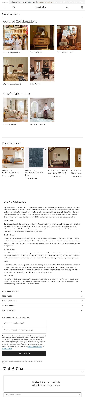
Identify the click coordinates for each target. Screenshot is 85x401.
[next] (79, 157)
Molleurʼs (60, 253)
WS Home (82, 2)
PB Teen (68, 2)
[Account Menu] (67, 7)
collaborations (33, 210)
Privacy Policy (7, 348)
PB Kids (63, 2)
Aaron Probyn (38, 224)
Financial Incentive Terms (32, 361)
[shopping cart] (82, 7)
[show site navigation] (5, 7)
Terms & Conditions (35, 346)
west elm (5, 2)
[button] (14, 7)
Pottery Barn (58, 2)
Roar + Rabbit (69, 279)
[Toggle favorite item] (21, 149)
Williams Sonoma (74, 2)
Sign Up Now (24, 353)
